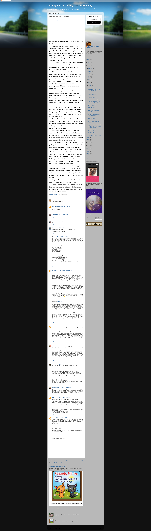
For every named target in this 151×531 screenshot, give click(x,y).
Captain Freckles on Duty (93, 104)
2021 (88, 67)
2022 (88, 65)
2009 (88, 154)
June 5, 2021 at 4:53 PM (62, 345)
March (89, 82)
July (89, 76)
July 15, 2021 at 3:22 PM (66, 387)
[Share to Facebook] (65, 194)
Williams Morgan (55, 397)
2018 (88, 140)
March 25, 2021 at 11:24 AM (67, 270)
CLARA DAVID (55, 345)
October (90, 71)
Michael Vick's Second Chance (55, 508)
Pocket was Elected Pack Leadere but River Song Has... (94, 127)
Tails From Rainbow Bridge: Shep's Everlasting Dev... (94, 100)
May (89, 79)
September (90, 73)
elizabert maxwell (55, 326)
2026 (88, 59)
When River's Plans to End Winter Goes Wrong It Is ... (94, 92)
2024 (88, 62)
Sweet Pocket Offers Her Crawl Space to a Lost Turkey (94, 102)
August (89, 74)
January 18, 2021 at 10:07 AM (65, 221)
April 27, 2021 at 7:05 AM (64, 326)
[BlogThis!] (62, 194)
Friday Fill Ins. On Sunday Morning (57, 466)
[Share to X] (63, 194)
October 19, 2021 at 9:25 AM (61, 417)
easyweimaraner (55, 206)
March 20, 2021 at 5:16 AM (62, 236)
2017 (88, 142)
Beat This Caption (57, 513)
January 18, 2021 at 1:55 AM (64, 206)
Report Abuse (89, 157)
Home (66, 460)
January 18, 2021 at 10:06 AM (62, 214)
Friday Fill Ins (56, 519)
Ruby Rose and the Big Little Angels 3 (93, 47)
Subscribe (94, 22)
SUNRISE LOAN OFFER (56, 270)
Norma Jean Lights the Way (93, 133)
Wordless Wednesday (92, 94)
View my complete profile (90, 55)
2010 (88, 153)
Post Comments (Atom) (58, 462)
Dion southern (55, 364)
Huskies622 (54, 214)
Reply (53, 210)
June (89, 77)
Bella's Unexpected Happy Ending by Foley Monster (94, 125)
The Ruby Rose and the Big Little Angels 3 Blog (69, 5)
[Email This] (61, 194)
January (90, 85)
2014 (88, 147)
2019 (88, 139)
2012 (88, 150)
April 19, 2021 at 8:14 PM (62, 301)
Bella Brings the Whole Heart (93, 112)
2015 (88, 145)
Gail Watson (54, 199)
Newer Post (52, 460)
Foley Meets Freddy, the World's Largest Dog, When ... (94, 90)
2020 (88, 137)
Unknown (54, 417)
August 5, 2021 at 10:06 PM (64, 397)
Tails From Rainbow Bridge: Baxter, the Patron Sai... (94, 87)
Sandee (53, 227)
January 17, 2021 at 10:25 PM (63, 199)
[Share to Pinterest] (66, 194)
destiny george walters (56, 387)
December (90, 68)
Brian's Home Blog (56, 221)
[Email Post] (59, 194)
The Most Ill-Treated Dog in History (94, 135)
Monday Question (91, 97)
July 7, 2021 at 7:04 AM (62, 364)
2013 (88, 148)
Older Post (80, 460)
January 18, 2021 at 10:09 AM (61, 227)
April (89, 80)
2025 (88, 60)
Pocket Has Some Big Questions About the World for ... (94, 115)
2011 (88, 151)
